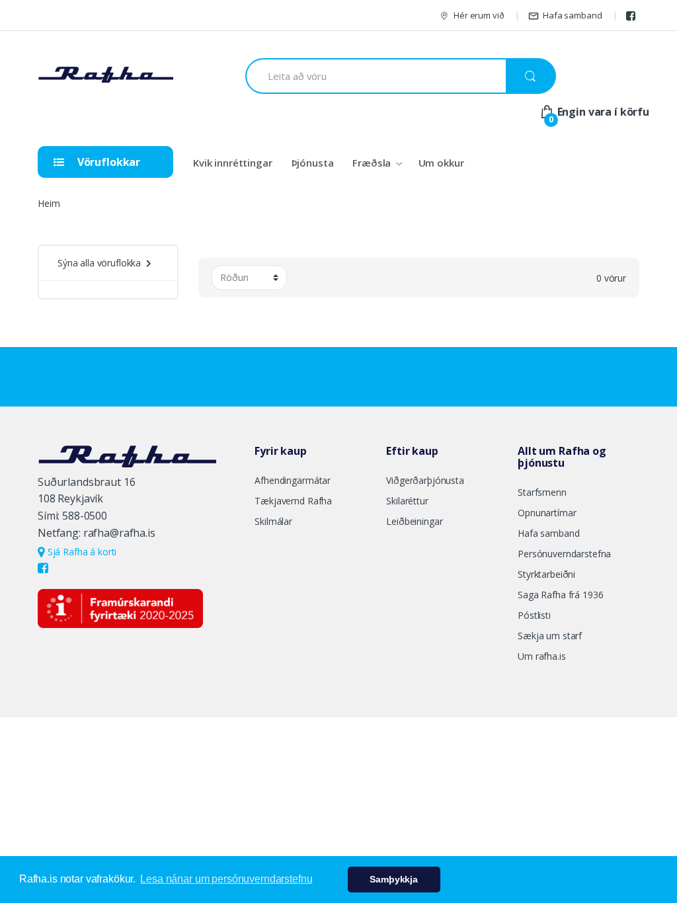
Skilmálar (273, 521)
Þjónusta (313, 162)
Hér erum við (479, 15)
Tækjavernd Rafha (293, 500)
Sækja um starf (550, 635)
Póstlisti (534, 615)
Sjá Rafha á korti (80, 551)
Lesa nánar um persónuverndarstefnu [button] (226, 878)
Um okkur (441, 162)
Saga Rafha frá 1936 (560, 594)
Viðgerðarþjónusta (425, 480)
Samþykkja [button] (394, 879)
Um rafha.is (541, 656)
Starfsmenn (542, 492)
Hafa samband (572, 15)
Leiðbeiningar (414, 521)
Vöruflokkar (107, 162)
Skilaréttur (407, 500)
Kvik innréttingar (232, 162)
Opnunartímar (547, 512)
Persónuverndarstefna (564, 553)
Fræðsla (371, 162)
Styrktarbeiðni (546, 574)
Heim (49, 203)
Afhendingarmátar (293, 480)
